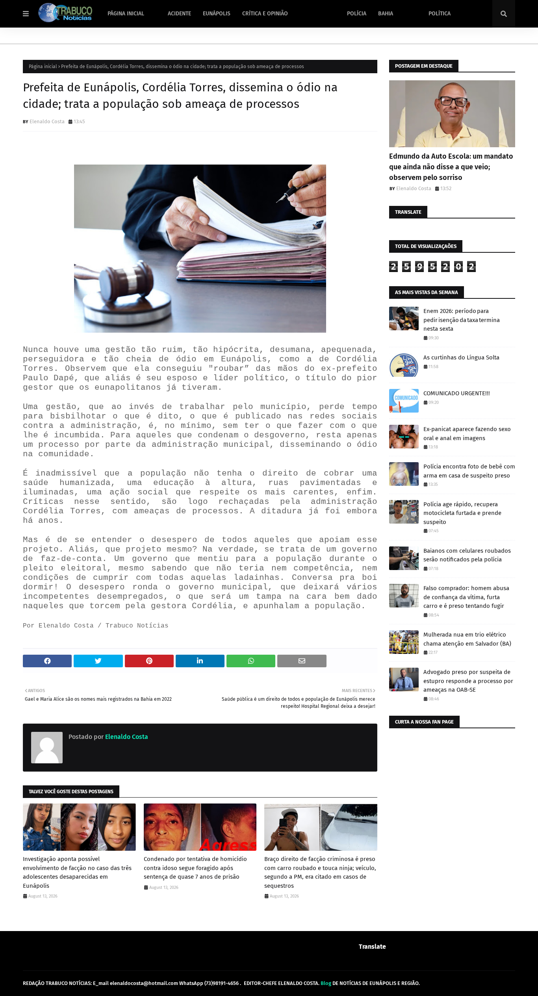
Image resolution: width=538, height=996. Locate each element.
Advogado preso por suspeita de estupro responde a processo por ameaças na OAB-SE (468, 680)
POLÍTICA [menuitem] (440, 13)
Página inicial (43, 66)
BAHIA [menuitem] (385, 13)
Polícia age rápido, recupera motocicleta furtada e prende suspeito (462, 513)
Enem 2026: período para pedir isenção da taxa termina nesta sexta (461, 319)
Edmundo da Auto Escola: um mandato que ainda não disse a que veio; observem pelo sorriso (451, 167)
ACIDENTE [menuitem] (179, 13)
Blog (326, 983)
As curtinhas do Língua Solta (461, 357)
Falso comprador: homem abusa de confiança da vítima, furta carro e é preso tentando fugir (466, 597)
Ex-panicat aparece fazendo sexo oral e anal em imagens (467, 434)
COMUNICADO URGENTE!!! (456, 393)
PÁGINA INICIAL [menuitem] (126, 13)
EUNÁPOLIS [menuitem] (216, 13)
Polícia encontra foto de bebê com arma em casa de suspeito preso (469, 471)
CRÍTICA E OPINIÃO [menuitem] (265, 13)
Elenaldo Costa (47, 121)
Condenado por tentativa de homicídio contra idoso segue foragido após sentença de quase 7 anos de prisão (195, 867)
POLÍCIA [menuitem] (356, 13)
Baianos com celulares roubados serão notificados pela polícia (467, 555)
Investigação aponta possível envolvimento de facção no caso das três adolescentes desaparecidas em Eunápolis (77, 872)
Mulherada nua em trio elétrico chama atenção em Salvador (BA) (467, 639)
